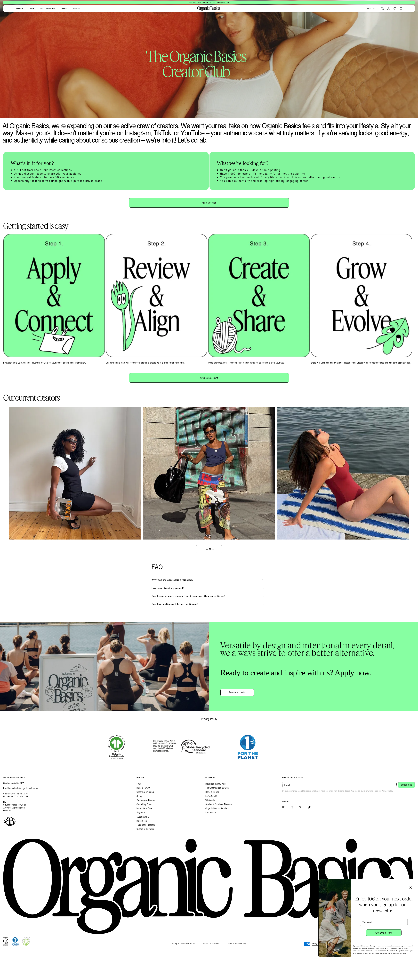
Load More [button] (209, 549)
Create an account (209, 377)
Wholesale (210, 800)
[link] (106, 171)
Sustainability (143, 816)
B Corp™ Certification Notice (183, 944)
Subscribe (406, 785)
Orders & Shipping (145, 791)
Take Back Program (146, 824)
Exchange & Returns (146, 800)
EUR (369, 9)
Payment (141, 812)
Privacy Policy (209, 719)
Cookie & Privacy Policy (236, 943)
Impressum (210, 812)
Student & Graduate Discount (218, 804)
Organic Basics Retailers (217, 808)
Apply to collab (209, 202)
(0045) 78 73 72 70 (19, 793)
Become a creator (237, 692)
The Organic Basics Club (217, 787)
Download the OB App (215, 783)
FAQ (139, 783)
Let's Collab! (211, 796)
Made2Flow (142, 820)
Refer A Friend (212, 791)
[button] (382, 8)
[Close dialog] (412, 882)
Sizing (139, 796)
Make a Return (143, 787)
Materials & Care (144, 808)
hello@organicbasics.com (26, 788)
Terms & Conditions (211, 943)
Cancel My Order (144, 804)
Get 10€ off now (383, 932)
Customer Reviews (145, 828)
